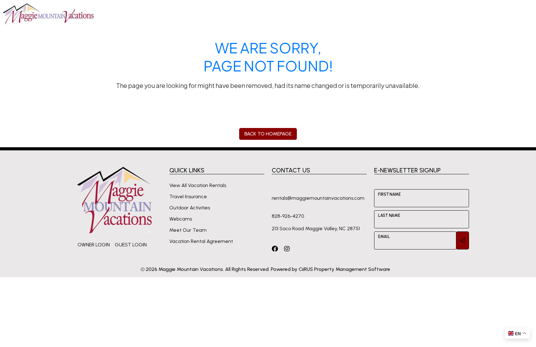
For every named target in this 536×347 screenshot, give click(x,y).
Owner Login (94, 245)
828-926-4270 (492, 13)
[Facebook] (275, 249)
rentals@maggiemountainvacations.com (318, 198)
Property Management (337, 13)
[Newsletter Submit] (462, 240)
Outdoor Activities (189, 208)
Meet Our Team (188, 230)
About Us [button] (418, 13)
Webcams (180, 219)
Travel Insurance (188, 196)
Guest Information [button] (227, 13)
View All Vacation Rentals (197, 185)
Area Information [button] (280, 13)
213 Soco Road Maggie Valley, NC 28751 (316, 228)
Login (446, 13)
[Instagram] (287, 249)
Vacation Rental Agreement (201, 241)
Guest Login (131, 245)
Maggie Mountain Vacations (191, 269)
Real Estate (386, 13)
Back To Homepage (268, 134)
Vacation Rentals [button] (175, 13)
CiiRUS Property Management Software (344, 269)
